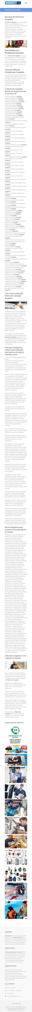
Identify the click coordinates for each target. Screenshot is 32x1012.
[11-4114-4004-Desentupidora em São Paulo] (13, 3)
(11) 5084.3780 (10, 993)
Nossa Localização (11, 987)
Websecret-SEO (21, 1008)
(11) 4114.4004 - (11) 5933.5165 (14, 990)
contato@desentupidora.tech (13, 996)
